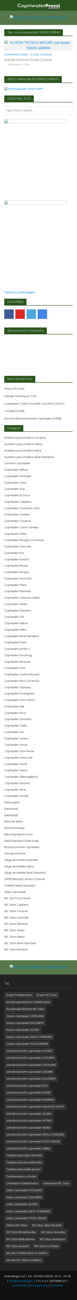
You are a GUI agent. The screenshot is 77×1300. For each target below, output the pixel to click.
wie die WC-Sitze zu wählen (24, 1260)
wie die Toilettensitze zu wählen (26, 1253)
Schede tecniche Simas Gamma (28, 59)
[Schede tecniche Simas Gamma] (38, 45)
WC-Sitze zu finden (46, 1246)
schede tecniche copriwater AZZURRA (30, 1058)
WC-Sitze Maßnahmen (20, 1239)
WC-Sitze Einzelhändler (21, 1232)
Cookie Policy (20, 1285)
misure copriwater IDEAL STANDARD (29, 1037)
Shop (7, 388)
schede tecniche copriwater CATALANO (31, 1065)
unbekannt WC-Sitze (56, 1183)
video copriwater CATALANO (24, 1190)
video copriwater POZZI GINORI (26, 1218)
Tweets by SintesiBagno (20, 292)
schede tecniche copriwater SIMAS (28, 1148)
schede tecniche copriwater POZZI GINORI (33, 1141)
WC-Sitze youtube (17, 1246)
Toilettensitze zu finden (21, 1176)
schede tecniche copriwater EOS (27, 1086)
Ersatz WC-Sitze (47, 995)
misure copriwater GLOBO (22, 1030)
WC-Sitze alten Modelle (47, 1225)
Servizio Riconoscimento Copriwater (28, 418)
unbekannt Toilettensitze (22, 1183)
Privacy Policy (39, 1285)
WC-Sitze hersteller (53, 1232)
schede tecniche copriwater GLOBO (29, 1114)
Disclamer (57, 1285)
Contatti (9, 411)
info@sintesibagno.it (22, 1281)
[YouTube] (20, 314)
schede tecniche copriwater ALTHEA (29, 1051)
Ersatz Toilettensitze (19, 995)
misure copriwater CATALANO (25, 1016)
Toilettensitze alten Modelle (24, 1155)
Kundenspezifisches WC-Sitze (25, 1009)
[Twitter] (31, 314)
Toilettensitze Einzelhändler (24, 1162)
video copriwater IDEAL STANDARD (28, 1211)
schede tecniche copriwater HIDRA (28, 1127)
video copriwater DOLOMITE (24, 1197)
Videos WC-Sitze (16, 1225)
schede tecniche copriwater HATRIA (29, 1120)
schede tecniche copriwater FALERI (28, 1092)
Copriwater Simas (16, 54)
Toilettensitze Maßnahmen (23, 1169)
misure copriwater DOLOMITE (25, 1023)
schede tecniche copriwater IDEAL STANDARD (35, 1134)
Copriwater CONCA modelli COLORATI (29, 404)
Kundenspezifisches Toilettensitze (28, 1002)
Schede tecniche (41, 54)
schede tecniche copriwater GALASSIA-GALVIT (35, 1106)
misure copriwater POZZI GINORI (27, 1044)
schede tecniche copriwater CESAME (29, 1072)
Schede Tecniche (15, 396)
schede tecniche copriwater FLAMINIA (30, 1100)
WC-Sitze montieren (52, 1239)
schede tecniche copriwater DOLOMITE (31, 1078)
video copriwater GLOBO (22, 1204)
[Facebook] (9, 314)
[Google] (42, 314)
